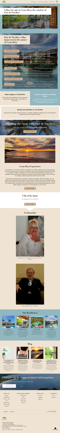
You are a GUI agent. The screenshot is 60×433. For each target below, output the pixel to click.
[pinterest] (54, 411)
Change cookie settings (19, 429)
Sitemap (13, 429)
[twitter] (52, 411)
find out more (30, 188)
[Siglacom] (55, 429)
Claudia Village (10, 68)
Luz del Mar (9, 84)
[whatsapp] (55, 411)
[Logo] (4, 1)
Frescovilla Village (11, 56)
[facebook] (50, 411)
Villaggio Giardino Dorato (14, 61)
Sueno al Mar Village (12, 73)
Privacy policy (4, 429)
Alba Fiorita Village (11, 51)
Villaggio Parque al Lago (13, 79)
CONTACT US (9, 386)
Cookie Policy (9, 429)
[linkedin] (49, 411)
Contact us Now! (30, 131)
